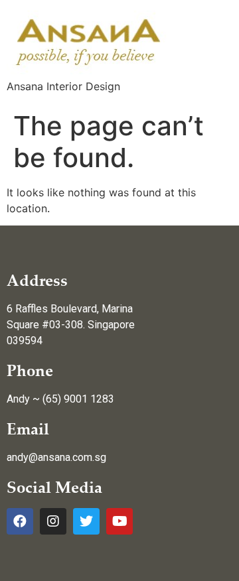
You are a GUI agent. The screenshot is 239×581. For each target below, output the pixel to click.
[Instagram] (53, 521)
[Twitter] (86, 521)
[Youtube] (119, 521)
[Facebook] (20, 521)
